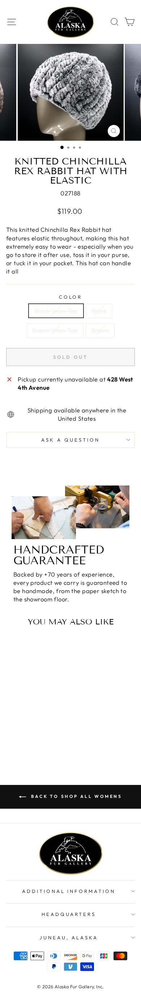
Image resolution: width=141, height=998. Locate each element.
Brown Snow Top (55, 330)
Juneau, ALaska (68, 937)
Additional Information (68, 891)
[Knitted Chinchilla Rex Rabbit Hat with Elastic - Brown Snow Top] (35, 733)
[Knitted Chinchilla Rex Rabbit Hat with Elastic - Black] (26, 733)
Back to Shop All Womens (75, 796)
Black (99, 311)
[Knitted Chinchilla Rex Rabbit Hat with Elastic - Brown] (43, 733)
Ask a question (70, 440)
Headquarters (69, 914)
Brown (100, 330)
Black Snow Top (56, 311)
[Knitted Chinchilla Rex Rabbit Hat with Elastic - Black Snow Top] (18, 733)
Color (70, 297)
